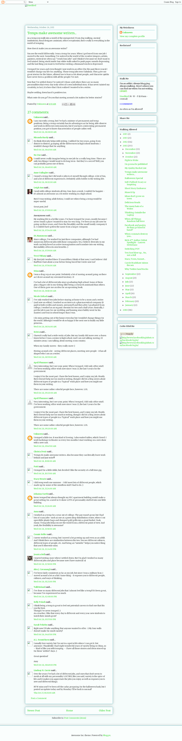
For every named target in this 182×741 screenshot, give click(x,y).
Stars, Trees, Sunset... (135, 259)
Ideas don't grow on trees (134, 197)
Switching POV (132, 249)
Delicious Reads (132, 202)
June (127, 285)
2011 (125, 145)
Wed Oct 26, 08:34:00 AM (45, 326)
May (127, 289)
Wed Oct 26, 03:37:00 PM (45, 619)
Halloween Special (134, 178)
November (130, 153)
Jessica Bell (39, 554)
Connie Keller (40, 534)
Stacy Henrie (40, 479)
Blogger (106, 735)
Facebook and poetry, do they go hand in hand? (135, 227)
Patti (36, 466)
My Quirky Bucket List (135, 168)
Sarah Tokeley (41, 625)
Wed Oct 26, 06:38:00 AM (45, 132)
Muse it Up (130, 192)
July (127, 281)
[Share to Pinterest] (74, 104)
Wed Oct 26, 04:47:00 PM (45, 634)
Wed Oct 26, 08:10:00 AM (45, 291)
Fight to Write (131, 160)
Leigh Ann (39, 187)
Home (69, 710)
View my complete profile (132, 36)
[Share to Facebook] (71, 104)
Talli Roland (39, 587)
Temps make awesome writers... (136, 173)
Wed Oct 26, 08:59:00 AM (45, 357)
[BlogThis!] (66, 104)
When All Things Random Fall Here (135, 220)
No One (37, 155)
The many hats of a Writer (134, 207)
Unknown (38, 117)
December (130, 149)
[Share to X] (68, 104)
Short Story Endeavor (135, 188)
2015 (125, 134)
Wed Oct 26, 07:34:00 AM (45, 230)
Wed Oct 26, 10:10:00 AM (45, 461)
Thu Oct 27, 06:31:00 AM (44, 693)
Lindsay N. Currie (42, 670)
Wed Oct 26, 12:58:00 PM (45, 564)
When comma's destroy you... (136, 235)
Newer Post (33, 710)
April (128, 293)
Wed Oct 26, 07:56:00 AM (45, 265)
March (128, 297)
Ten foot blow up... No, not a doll (135, 253)
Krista (37, 332)
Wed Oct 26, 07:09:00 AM (45, 210)
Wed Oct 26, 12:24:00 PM (45, 549)
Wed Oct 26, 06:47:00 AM (45, 150)
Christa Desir (40, 451)
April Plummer (41, 362)
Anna (36, 511)
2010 (125, 310)
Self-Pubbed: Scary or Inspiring (135, 183)
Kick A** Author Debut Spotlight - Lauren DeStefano (136, 242)
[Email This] (63, 104)
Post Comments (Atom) (75, 718)
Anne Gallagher (41, 173)
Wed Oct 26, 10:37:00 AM (45, 473)
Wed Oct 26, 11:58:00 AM (45, 529)
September (131, 274)
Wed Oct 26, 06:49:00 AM (45, 167)
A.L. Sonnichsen (41, 640)
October (129, 157)
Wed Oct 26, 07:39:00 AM (45, 250)
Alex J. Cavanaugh (42, 569)
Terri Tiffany (40, 256)
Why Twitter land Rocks (136, 269)
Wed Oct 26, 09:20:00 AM (45, 393)
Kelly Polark (40, 602)
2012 (125, 142)
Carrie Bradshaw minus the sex (136, 264)
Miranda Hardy (41, 137)
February (130, 301)
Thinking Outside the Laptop (135, 213)
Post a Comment (38, 698)
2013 (125, 138)
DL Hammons (40, 236)
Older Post (105, 710)
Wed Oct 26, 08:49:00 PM (45, 665)
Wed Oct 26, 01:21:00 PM (45, 581)
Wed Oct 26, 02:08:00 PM (45, 596)
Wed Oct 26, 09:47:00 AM (45, 446)
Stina (36, 271)
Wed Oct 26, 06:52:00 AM (45, 182)
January (129, 305)
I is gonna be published (136, 164)
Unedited (124, 96)
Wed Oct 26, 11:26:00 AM (45, 506)
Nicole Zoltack (41, 296)
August (129, 278)
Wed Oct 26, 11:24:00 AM (45, 488)
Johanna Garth (41, 494)
